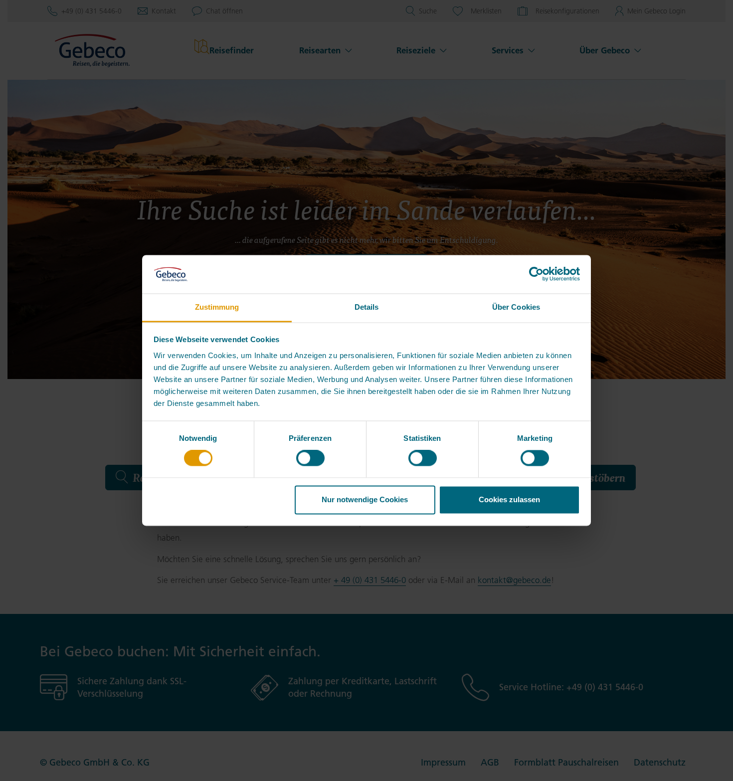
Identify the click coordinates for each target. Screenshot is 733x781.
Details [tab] (367, 307)
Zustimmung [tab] (217, 307)
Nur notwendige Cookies (365, 499)
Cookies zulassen (509, 499)
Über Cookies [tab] (516, 307)
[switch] (310, 458)
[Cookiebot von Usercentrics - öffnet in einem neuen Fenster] (536, 274)
